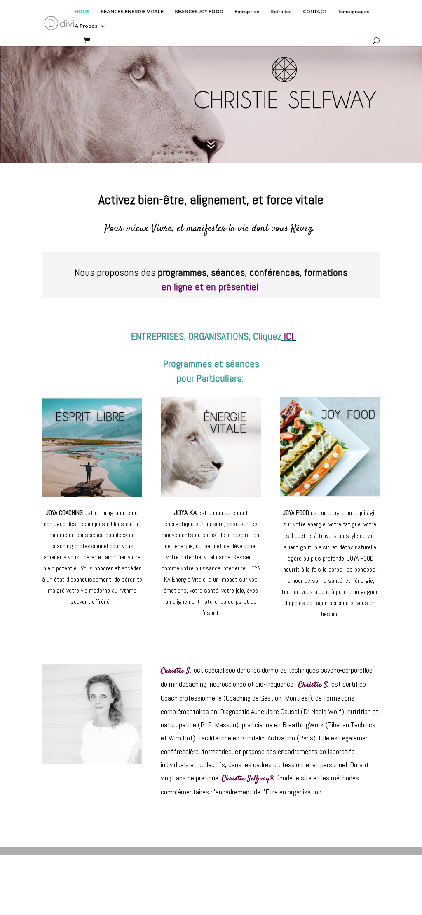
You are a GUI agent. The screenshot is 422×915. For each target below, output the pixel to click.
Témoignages (354, 12)
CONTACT (314, 12)
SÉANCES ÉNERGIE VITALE (132, 12)
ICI (288, 336)
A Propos (86, 26)
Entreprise (246, 12)
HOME (82, 12)
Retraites (281, 12)
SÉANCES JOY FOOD (199, 12)
